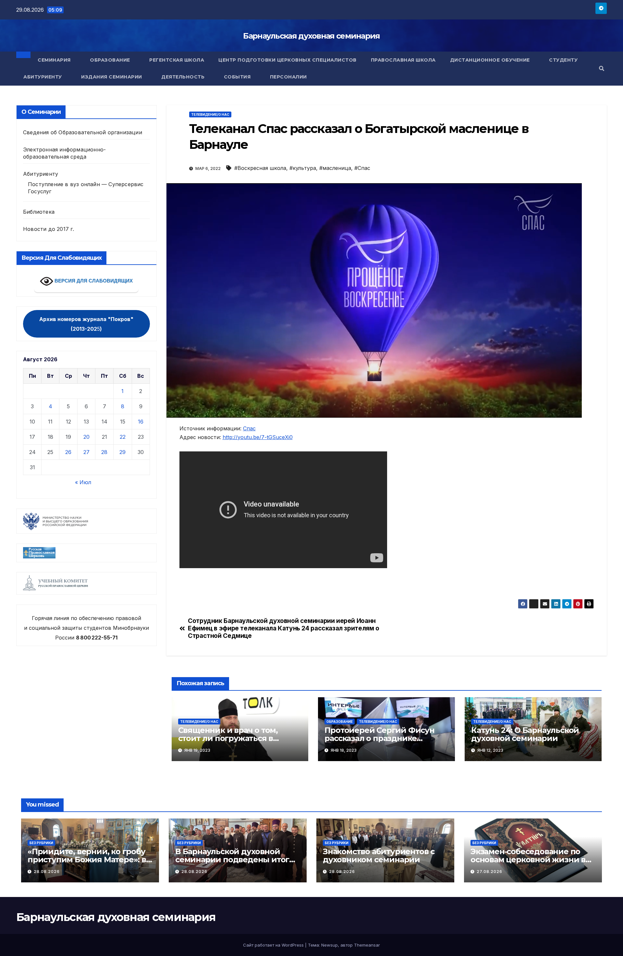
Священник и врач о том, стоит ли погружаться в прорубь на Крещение (228, 738)
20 (86, 437)
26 (68, 452)
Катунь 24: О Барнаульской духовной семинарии (525, 734)
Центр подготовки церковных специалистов (287, 60)
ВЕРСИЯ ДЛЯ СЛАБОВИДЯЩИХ (93, 280)
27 (86, 452)
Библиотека (39, 212)
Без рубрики (41, 843)
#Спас (362, 168)
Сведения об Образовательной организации (82, 132)
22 (123, 437)
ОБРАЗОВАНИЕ (339, 721)
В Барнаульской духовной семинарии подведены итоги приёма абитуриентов (235, 859)
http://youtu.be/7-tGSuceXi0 (258, 437)
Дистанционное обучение (490, 60)
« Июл (83, 482)
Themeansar (367, 945)
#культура (302, 168)
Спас (249, 428)
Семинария (55, 60)
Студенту (564, 60)
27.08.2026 (489, 871)
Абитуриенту (43, 77)
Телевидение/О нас (210, 114)
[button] (601, 68)
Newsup (329, 945)
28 (104, 452)
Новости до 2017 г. (48, 229)
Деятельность (183, 77)
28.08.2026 (47, 871)
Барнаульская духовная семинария (311, 36)
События (238, 77)
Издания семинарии (112, 77)
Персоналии (288, 77)
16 (140, 421)
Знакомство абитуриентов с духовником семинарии (378, 855)
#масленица (335, 168)
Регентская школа (176, 60)
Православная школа (403, 60)
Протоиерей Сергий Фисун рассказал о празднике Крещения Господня (379, 738)
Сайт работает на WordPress (274, 945)
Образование (110, 60)
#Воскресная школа (260, 168)
